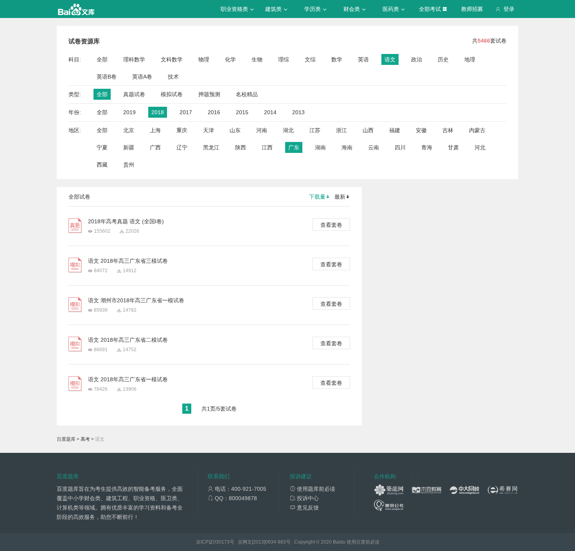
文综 (310, 59)
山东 (235, 130)
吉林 (447, 130)
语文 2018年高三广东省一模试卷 (128, 379)
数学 (336, 59)
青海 (426, 147)
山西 (368, 130)
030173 (221, 542)
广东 (293, 147)
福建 (394, 130)
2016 (214, 112)
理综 (283, 59)
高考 (85, 439)
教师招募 (472, 9)
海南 (346, 147)
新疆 (128, 147)
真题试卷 (134, 94)
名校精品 (247, 94)
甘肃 (453, 147)
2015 (242, 112)
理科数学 (134, 59)
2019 (129, 112)
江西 (267, 147)
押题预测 (209, 94)
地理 (469, 59)
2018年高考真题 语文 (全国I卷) (126, 221)
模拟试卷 (172, 94)
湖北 (288, 130)
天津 (208, 130)
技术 (173, 77)
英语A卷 (142, 77)
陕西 (240, 147)
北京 (128, 130)
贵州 (128, 165)
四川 (400, 147)
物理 (203, 59)
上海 (155, 130)
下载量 (317, 197)
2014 (270, 112)
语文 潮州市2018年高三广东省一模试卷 (136, 300)
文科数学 (172, 59)
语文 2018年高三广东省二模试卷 (128, 340)
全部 (102, 59)
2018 (157, 112)
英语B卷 (107, 77)
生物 (257, 59)
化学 (230, 59)
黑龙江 (211, 147)
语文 (390, 59)
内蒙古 (477, 130)
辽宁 (181, 147)
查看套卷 (331, 225)
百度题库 (66, 439)
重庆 (181, 130)
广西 (155, 147)
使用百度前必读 (363, 542)
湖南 (320, 147)
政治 (416, 59)
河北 (479, 147)
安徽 (421, 130)
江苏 (314, 130)
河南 (261, 130)
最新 (339, 197)
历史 (443, 59)
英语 (363, 59)
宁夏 (102, 147)
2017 (186, 112)
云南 (373, 147)
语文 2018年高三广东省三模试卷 (128, 261)
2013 (298, 112)
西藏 (102, 165)
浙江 (341, 130)
